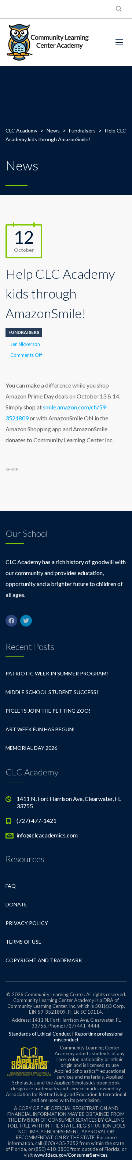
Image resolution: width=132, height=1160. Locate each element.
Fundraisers (23, 332)
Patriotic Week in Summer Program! (57, 673)
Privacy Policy (27, 923)
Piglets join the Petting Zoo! (48, 711)
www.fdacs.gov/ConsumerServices (70, 1155)
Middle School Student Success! (52, 692)
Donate (16, 904)
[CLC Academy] (48, 42)
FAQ (11, 886)
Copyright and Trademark (44, 960)
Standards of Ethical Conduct (40, 1034)
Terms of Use (23, 942)
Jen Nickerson (25, 344)
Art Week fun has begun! (40, 729)
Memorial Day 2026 (31, 748)
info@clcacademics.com (47, 835)
